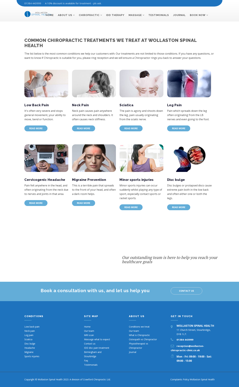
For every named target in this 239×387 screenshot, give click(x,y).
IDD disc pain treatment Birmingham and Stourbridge (96, 352)
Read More (36, 128)
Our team (89, 330)
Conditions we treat (139, 326)
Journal (179, 15)
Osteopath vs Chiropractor (143, 339)
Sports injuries (31, 356)
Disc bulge (176, 180)
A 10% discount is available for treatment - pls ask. (73, 3)
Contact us (186, 290)
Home (50, 15)
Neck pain (29, 330)
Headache (29, 347)
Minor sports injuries (137, 180)
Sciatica (126, 105)
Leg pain (28, 335)
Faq (86, 360)
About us (65, 15)
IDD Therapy (115, 15)
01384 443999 (32, 3)
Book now (198, 15)
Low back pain (32, 326)
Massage (135, 15)
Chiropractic (89, 15)
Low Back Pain (36, 105)
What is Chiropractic (139, 335)
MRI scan (89, 335)
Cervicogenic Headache (44, 180)
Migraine (28, 352)
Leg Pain (174, 105)
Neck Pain (80, 105)
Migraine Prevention (89, 180)
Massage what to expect (97, 339)
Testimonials (158, 15)
